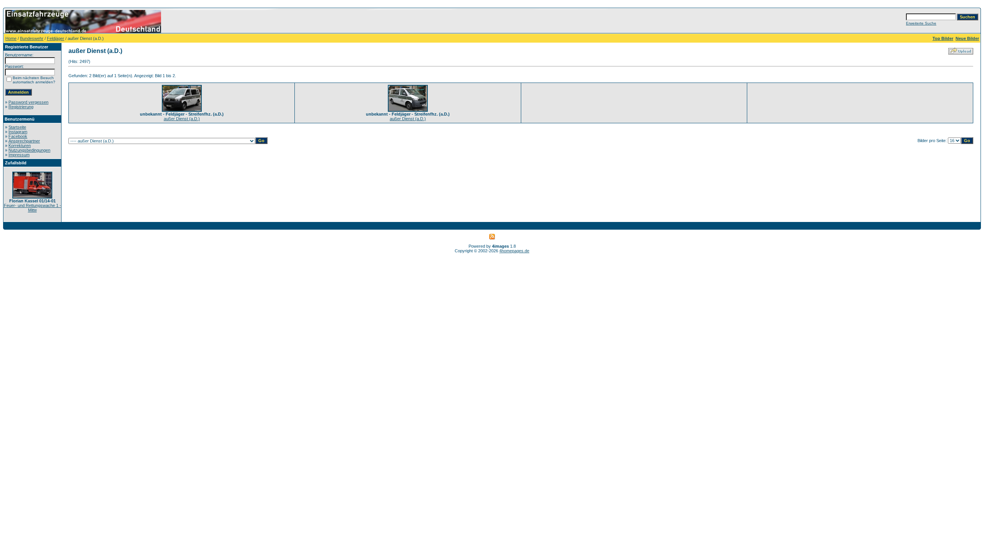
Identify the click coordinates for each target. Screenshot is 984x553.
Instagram (17, 131)
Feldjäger (55, 38)
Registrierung (20, 106)
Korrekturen (19, 145)
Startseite (17, 127)
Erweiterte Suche (921, 23)
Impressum (19, 154)
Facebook (17, 136)
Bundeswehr (31, 38)
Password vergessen (28, 102)
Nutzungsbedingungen (29, 150)
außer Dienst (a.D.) (182, 118)
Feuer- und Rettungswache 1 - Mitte (32, 207)
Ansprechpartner (24, 141)
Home (11, 38)
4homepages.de (514, 250)
